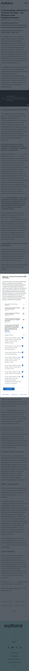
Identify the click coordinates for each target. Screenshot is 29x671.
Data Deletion (5, 394)
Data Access (14, 394)
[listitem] (14, 304)
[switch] (23, 308)
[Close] (26, 276)
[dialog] (14, 335)
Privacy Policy (23, 394)
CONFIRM (9, 388)
